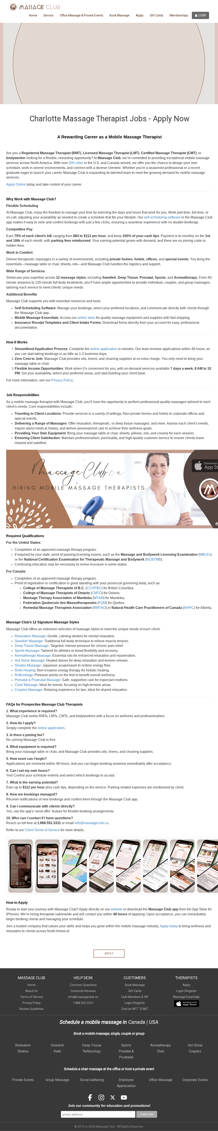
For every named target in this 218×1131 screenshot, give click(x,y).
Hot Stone (195, 1045)
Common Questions (83, 985)
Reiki (57, 1051)
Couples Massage (28, 689)
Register (139, 1003)
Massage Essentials (186, 997)
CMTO (97, 593)
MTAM (98, 598)
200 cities (76, 163)
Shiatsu (23, 1051)
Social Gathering (92, 1080)
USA (153, 1022)
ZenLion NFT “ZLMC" (135, 1009)
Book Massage (119, 15)
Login (201, 15)
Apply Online (16, 184)
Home (33, 15)
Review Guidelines (31, 1009)
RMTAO (100, 607)
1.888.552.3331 (83, 1003)
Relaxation (23, 1045)
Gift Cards (156, 15)
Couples (195, 1051)
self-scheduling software (162, 217)
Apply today (169, 926)
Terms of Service (31, 997)
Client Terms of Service (42, 830)
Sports (126, 1045)
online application (103, 349)
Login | (129, 1003)
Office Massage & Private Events (81, 15)
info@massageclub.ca (83, 997)
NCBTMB (153, 559)
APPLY (109, 953)
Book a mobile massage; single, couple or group (109, 1033)
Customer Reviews (83, 991)
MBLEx (205, 554)
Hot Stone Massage (29, 660)
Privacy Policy (62, 380)
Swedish (57, 1045)
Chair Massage (26, 685)
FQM (102, 603)
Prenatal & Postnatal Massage (37, 680)
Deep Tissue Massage (32, 646)
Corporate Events (195, 1080)
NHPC (189, 607)
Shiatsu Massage (28, 665)
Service (48, 15)
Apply (139, 15)
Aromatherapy (160, 1045)
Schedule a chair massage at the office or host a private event (109, 1069)
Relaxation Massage (30, 636)
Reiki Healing (25, 670)
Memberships (179, 15)
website (116, 909)
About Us (31, 991)
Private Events (23, 1080)
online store (86, 317)
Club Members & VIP (134, 997)
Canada (136, 1022)
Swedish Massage (29, 641)
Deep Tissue (91, 1045)
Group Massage (57, 1080)
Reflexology (24, 675)
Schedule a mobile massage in (93, 1022)
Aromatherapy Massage (33, 655)
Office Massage (160, 1080)
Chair (160, 1051)
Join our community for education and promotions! (109, 1106)
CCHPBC (94, 588)
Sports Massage (27, 650)
